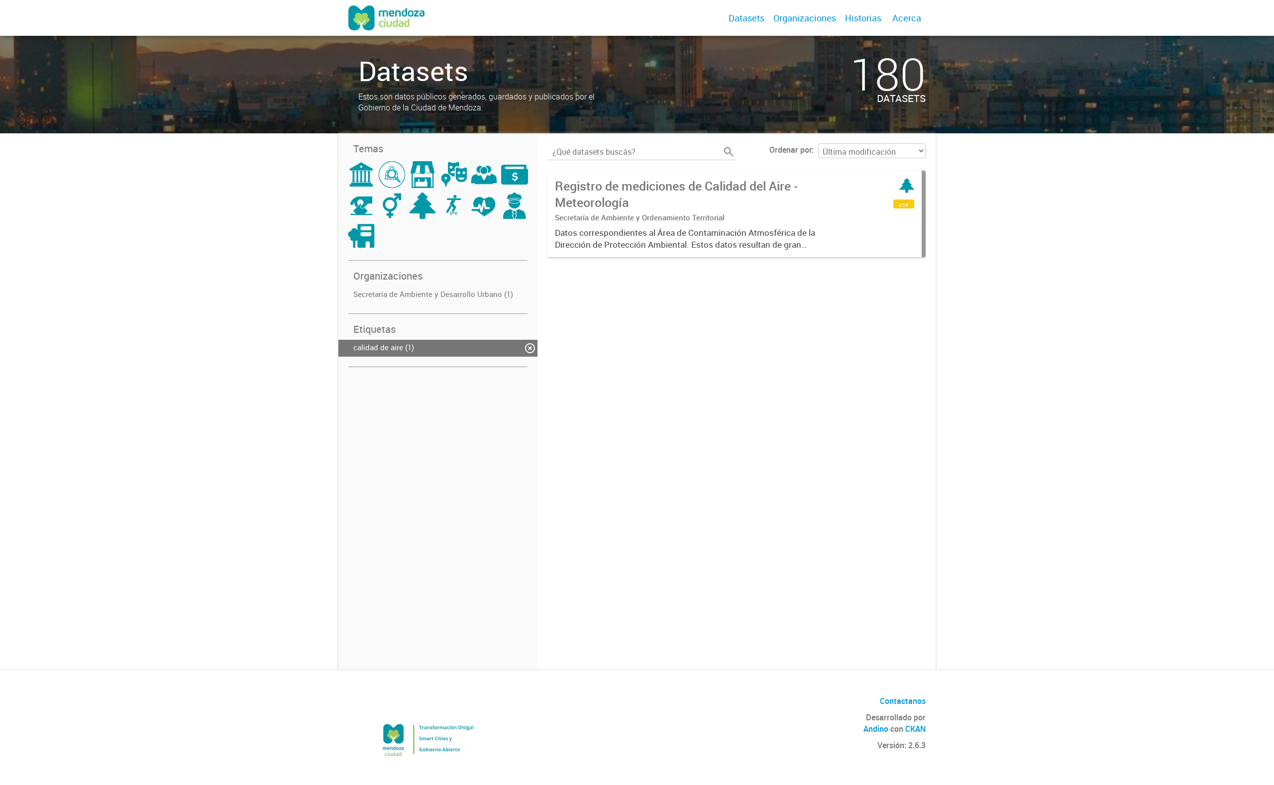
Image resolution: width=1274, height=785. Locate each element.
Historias (863, 18)
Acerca (906, 18)
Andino (875, 728)
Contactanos (903, 700)
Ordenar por (790, 150)
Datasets (746, 18)
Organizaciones (804, 18)
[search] (729, 151)
